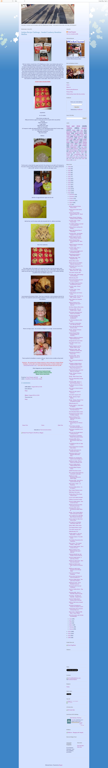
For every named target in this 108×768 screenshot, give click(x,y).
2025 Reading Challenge (75, 717)
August (71, 202)
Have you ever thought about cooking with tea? (76, 433)
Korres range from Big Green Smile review (76, 519)
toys (81, 130)
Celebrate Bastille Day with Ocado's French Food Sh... (76, 555)
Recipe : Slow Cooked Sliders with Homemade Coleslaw (76, 513)
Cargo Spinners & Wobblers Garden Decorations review (76, 436)
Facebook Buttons (72, 679)
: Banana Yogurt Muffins (42, 374)
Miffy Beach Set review (74, 492)
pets (78, 151)
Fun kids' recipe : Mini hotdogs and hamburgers (76, 275)
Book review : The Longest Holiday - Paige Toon (75, 544)
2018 (69, 182)
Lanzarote (76, 158)
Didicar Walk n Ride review (75, 525)
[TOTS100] (69, 702)
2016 (69, 186)
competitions (28, 378)
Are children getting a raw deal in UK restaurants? (76, 224)
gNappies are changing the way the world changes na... (76, 458)
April (70, 623)
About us (68, 87)
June (70, 618)
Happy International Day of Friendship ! (75, 231)
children (69, 128)
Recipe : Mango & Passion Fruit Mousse (75, 330)
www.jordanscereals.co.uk (30, 365)
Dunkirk (68, 154)
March (71, 625)
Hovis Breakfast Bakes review (76, 411)
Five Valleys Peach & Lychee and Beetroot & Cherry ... (75, 283)
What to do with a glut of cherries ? (74, 392)
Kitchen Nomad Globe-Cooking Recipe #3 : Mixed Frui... (76, 214)
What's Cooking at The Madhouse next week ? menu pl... (75, 304)
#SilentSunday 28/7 (73, 277)
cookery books (80, 152)
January (71, 629)
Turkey (70, 158)
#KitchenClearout (73, 150)
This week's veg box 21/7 (75, 394)
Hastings (85, 157)
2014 (69, 190)
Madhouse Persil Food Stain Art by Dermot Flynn (75, 505)
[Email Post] (41, 377)
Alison (26, 395)
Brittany (73, 157)
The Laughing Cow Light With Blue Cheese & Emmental (76, 516)
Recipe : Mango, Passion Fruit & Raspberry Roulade (76, 400)
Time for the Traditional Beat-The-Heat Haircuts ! (76, 409)
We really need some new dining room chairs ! (75, 450)
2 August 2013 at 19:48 (34, 395)
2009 (69, 637)
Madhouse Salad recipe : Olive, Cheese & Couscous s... (76, 565)
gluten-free (71, 151)
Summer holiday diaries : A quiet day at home (75, 558)
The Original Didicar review (75, 527)
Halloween (84, 148)
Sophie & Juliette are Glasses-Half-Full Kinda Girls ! (76, 338)
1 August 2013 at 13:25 (36, 386)
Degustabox (73, 147)
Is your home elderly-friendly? (76, 497)
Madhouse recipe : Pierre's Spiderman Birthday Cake (75, 461)
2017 (69, 184)
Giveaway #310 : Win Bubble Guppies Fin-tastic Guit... (75, 234)
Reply (26, 390)
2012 (69, 631)
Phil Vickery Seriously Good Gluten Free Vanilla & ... (75, 313)
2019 (69, 180)
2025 (69, 168)
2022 (69, 174)
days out (80, 138)
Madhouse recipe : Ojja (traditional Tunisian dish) (75, 350)
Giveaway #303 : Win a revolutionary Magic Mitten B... (75, 509)
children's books (71, 135)
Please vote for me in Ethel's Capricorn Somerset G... (75, 263)
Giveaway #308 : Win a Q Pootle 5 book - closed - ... (75, 309)
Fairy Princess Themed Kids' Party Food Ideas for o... (75, 367)
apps (82, 147)
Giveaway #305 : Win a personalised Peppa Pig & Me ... (75, 440)
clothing (84, 142)
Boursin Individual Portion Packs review (75, 207)
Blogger (60, 765)
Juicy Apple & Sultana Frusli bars (43, 372)
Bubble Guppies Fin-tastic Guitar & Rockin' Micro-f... (75, 237)
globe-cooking (79, 133)
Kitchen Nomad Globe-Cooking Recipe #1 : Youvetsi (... (74, 334)
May (70, 621)
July (70, 204)
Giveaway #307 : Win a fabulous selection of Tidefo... (74, 357)
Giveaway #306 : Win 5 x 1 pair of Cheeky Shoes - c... (76, 382)
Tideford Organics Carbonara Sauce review (76, 245)
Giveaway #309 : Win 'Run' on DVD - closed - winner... (76, 296)
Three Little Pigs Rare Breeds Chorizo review (76, 327)
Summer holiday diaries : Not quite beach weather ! (76, 580)
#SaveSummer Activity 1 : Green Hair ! (75, 353)
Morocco (68, 160)
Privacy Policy (69, 91)
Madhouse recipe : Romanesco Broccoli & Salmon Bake (75, 477)
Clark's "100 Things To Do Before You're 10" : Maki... (75, 270)
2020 (69, 178)
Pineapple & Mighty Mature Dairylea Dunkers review (75, 364)
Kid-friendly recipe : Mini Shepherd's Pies (74, 258)
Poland (79, 157)
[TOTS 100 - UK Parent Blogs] (72, 701)
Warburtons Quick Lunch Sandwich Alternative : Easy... (75, 454)
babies (68, 133)
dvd (78, 139)
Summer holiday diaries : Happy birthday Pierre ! (75, 465)
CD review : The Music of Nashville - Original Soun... (76, 596)
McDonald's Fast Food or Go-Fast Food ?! (76, 266)
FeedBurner (79, 109)
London (82, 158)
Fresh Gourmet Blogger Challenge (74, 573)
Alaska (73, 160)
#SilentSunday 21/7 (73, 403)
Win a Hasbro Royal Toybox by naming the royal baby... (76, 473)
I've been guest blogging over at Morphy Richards (76, 251)
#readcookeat (83, 150)
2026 (69, 166)
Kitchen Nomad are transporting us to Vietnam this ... (75, 423)
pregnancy (75, 148)
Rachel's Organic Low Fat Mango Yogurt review (75, 346)
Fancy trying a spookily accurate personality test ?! (76, 426)
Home (42, 425)
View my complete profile (72, 34)
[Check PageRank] (71, 645)
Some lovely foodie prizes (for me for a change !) (76, 280)
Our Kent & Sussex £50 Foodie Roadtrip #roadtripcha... (74, 317)
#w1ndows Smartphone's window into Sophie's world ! (76, 606)
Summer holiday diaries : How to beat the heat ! (76, 502)
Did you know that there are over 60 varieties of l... (75, 577)
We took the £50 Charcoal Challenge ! (75, 586)
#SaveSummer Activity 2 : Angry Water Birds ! (75, 255)
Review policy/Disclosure (72, 89)
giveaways (69, 132)
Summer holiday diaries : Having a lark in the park (75, 599)
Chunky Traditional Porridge (42, 371)
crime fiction (74, 145)
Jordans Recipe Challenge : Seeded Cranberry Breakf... (76, 218)
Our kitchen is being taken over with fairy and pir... (75, 324)
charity (76, 142)
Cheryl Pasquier (72, 32)
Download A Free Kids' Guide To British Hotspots (76, 414)
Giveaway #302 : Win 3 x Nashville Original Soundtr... (76, 593)
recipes (40, 378)
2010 (69, 635)
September (72, 200)
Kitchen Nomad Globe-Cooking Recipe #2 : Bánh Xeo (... (75, 241)
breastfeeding (77, 154)
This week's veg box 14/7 (75, 529)
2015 (69, 188)
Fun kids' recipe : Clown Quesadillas (74, 290)
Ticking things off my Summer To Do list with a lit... (76, 609)
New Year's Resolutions (78, 155)
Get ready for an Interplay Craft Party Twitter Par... (75, 523)
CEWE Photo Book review (75, 470)
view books (82, 725)
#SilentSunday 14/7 (73, 531)
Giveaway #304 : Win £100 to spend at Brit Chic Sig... (76, 481)
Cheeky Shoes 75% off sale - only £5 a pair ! (76, 495)
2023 (69, 172)
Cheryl (73, 719)
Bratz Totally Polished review (75, 490)
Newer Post (25, 425)
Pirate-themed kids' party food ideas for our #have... (76, 370)
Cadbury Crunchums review (75, 499)
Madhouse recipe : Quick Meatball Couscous (75, 583)
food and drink (34, 378)
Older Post (60, 425)
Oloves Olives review (74, 260)
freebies (84, 145)
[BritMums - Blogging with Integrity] (74, 732)
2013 (69, 192)
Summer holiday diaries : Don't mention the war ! (76, 547)
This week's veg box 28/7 (75, 272)
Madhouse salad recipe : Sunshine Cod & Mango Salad (75, 570)
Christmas (76, 141)
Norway (68, 157)
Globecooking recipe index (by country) (75, 94)
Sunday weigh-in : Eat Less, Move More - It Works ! (75, 534)
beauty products (78, 136)
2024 (69, 170)
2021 (69, 176)
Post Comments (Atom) (45, 429)
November (71, 196)
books (73, 130)
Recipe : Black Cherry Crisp (75, 376)
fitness (82, 151)
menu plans (80, 132)
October (71, 198)
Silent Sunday (82, 144)
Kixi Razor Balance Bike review (76, 307)
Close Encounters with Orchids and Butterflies (76, 616)
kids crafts (69, 139)
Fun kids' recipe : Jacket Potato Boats (74, 221)
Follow (68, 686)
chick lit (68, 148)
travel (71, 144)
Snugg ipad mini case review (75, 340)
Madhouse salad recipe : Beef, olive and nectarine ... (76, 561)
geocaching (69, 152)
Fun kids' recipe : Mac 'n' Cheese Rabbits (75, 248)
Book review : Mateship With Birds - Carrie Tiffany (75, 612)
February (71, 627)
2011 (69, 633)
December (71, 194)
